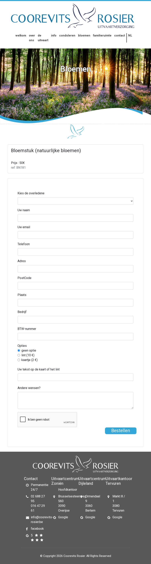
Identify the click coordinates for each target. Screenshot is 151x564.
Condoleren (67, 35)
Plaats (21, 295)
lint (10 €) (27, 355)
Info (53, 35)
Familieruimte (102, 35)
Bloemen (84, 35)
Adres (21, 261)
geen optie (28, 350)
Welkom (21, 35)
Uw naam (23, 210)
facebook (37, 528)
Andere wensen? (29, 388)
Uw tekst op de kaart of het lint (38, 369)
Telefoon (23, 244)
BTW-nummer (26, 329)
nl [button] (130, 35)
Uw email (23, 227)
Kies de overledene (30, 193)
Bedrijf (22, 312)
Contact (119, 35)
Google (63, 517)
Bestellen (120, 430)
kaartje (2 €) (29, 360)
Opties (22, 346)
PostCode (24, 278)
